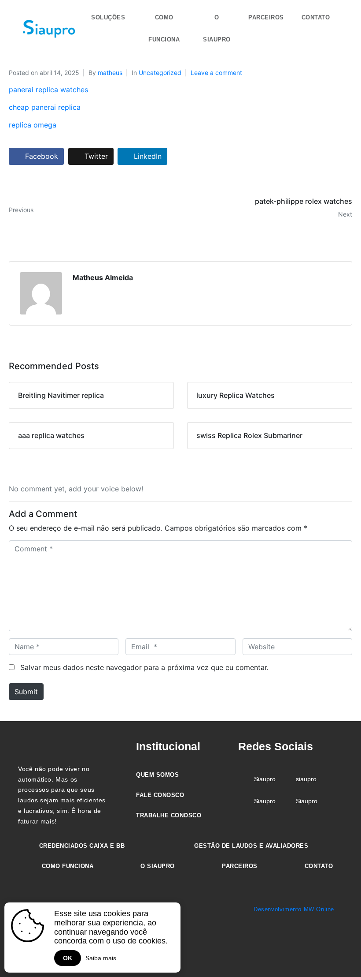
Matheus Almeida (103, 277)
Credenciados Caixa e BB (82, 845)
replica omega (32, 124)
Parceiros (266, 17)
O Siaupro (217, 28)
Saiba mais (100, 958)
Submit (26, 691)
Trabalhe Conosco (168, 815)
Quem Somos (157, 774)
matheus (110, 72)
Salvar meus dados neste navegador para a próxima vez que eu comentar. (144, 667)
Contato (316, 17)
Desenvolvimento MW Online (294, 909)
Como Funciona (164, 28)
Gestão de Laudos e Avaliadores (251, 845)
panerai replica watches (48, 89)
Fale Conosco (160, 795)
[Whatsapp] (340, 954)
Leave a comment (216, 72)
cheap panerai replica (45, 107)
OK (67, 958)
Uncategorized (160, 72)
